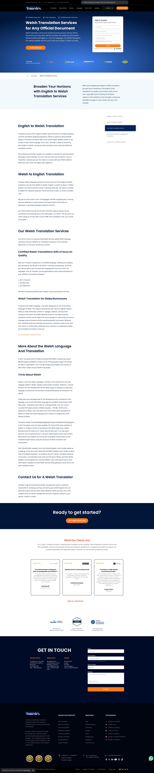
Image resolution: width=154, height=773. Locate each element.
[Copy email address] (39, 2)
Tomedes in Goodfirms (114, 739)
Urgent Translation (63, 743)
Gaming (87, 730)
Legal (86, 721)
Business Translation (63, 736)
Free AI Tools (88, 8)
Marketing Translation (64, 730)
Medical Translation (63, 724)
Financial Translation (63, 727)
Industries (89, 715)
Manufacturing (89, 736)
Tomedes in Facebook (114, 727)
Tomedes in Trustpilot (114, 721)
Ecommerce (88, 727)
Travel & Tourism (90, 743)
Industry (71, 8)
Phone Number (92, 664)
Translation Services (66, 715)
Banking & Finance (90, 724)
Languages (79, 8)
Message (93, 676)
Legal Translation (62, 721)
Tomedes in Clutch (113, 730)
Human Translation (63, 739)
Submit (108, 45)
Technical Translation (64, 733)
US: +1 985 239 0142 (49, 2)
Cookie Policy (26, 770)
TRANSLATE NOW (36, 48)
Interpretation (63, 8)
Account (77, 769)
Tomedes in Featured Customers (116, 736)
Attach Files (101, 38)
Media (87, 733)
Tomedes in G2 (112, 724)
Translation (53, 8)
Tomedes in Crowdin (113, 733)
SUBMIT (106, 689)
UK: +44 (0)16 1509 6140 (63, 2)
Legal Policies (101, 769)
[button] (89, 667)
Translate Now (122, 8)
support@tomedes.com (31, 2)
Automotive (88, 739)
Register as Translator (89, 769)
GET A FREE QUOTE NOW (77, 521)
